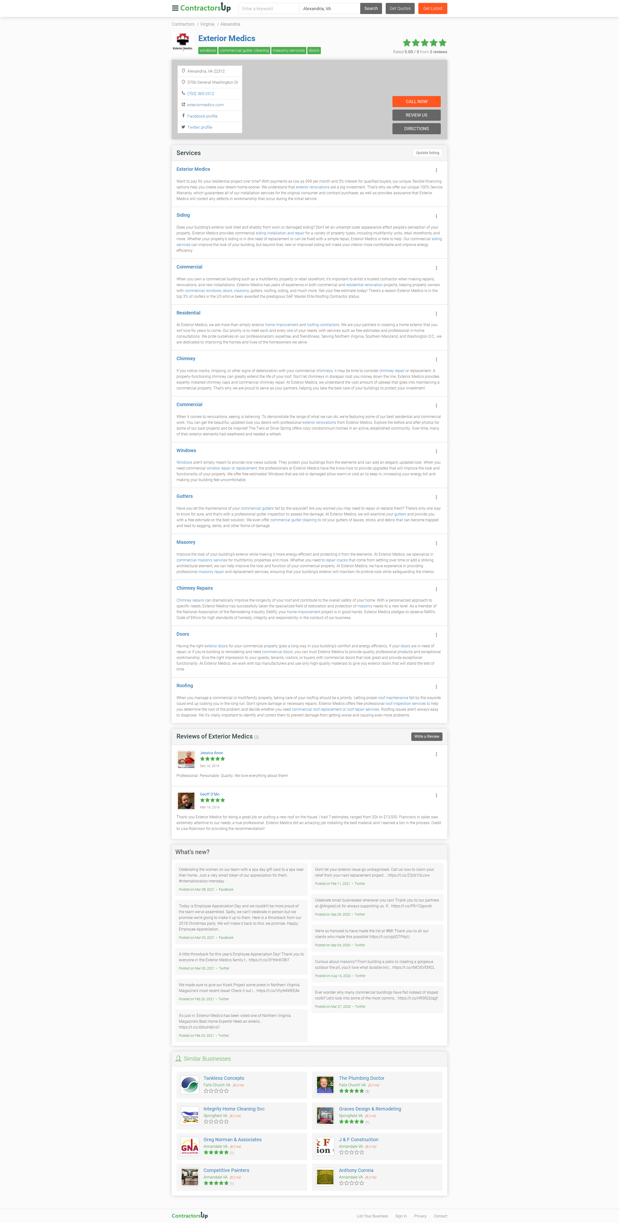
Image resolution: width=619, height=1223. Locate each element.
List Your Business (372, 1216)
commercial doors (277, 651)
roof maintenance (393, 697)
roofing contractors (323, 324)
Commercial (189, 267)
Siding (183, 215)
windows (208, 50)
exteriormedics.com (205, 104)
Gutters (185, 496)
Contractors (183, 24)
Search (371, 8)
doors (314, 50)
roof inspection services (406, 703)
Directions (416, 128)
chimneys (324, 370)
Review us (416, 115)
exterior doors (216, 646)
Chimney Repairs (195, 588)
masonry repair (211, 571)
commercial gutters (257, 508)
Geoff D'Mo (210, 794)
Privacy (420, 1216)
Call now (416, 101)
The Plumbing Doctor (361, 1078)
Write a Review (426, 736)
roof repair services (363, 709)
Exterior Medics (226, 38)
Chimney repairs (190, 600)
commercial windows (203, 290)
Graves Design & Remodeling (370, 1109)
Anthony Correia (356, 1170)
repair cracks (337, 560)
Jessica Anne (211, 753)
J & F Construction (358, 1139)
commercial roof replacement (317, 709)
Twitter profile (199, 127)
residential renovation (364, 285)
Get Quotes (400, 8)
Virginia (207, 24)
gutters (400, 514)
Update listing (427, 152)
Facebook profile (202, 116)
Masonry (186, 542)
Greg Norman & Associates (233, 1139)
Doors (183, 634)
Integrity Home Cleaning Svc (234, 1109)
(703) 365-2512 (200, 93)
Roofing (185, 685)
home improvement (281, 324)
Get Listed (432, 8)
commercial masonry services (202, 560)
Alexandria (230, 24)
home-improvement (303, 612)
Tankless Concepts (224, 1078)
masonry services (289, 50)
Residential (188, 313)
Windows (186, 450)
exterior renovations (313, 187)
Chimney (186, 358)
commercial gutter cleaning (244, 50)
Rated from (420, 51)
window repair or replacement (232, 468)
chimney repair (392, 370)
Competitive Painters (226, 1170)
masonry (241, 290)
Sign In (401, 1216)
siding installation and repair (280, 233)
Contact (440, 1216)
